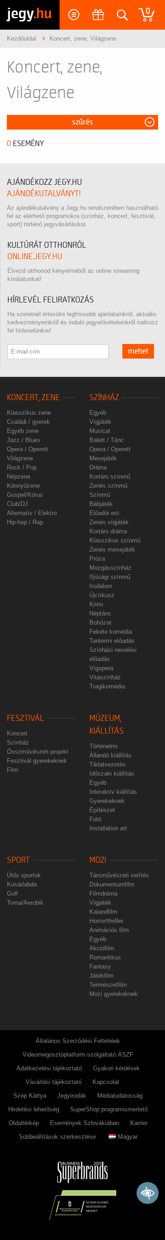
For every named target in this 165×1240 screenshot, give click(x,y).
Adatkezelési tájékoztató (49, 1068)
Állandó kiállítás (110, 755)
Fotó (95, 819)
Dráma (98, 467)
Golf (12, 893)
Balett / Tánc (106, 440)
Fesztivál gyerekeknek (37, 760)
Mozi (97, 860)
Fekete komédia (110, 631)
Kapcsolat (106, 1081)
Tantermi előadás (112, 640)
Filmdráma (103, 893)
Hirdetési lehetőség (33, 1109)
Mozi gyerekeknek (113, 993)
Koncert (17, 733)
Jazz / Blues (23, 440)
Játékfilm (101, 975)
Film (12, 769)
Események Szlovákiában (84, 1123)
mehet (138, 351)
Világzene (20, 458)
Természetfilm (108, 984)
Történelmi (103, 746)
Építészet (102, 810)
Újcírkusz (102, 595)
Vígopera (101, 668)
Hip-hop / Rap (25, 522)
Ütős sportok (24, 875)
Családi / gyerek (28, 421)
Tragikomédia (107, 686)
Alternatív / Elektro (32, 513)
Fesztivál (25, 718)
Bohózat (100, 622)
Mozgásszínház (110, 567)
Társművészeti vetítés (119, 875)
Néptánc (100, 613)
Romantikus (105, 957)
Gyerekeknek (107, 800)
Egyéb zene (22, 430)
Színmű (99, 494)
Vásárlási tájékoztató (54, 1081)
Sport (18, 860)
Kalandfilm (103, 911)
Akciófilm (101, 948)
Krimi (96, 604)
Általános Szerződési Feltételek (78, 1040)
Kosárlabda (22, 884)
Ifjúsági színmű (109, 576)
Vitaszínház (105, 677)
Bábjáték (101, 503)
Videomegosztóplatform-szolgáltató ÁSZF (77, 1054)
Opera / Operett (27, 449)
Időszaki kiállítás (111, 773)
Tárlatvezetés (107, 764)
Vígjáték (100, 421)
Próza (97, 558)
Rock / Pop (22, 467)
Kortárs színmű (109, 476)
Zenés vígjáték (109, 522)
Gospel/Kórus (25, 494)
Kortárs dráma (108, 531)
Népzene (18, 476)
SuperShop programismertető (109, 1109)
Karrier (139, 1123)
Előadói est (104, 513)
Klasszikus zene (29, 412)
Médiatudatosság (120, 1095)
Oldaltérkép (24, 1123)
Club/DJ (17, 503)
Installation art (108, 828)
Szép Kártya (29, 1095)
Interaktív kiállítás (113, 791)
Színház (104, 397)
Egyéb (97, 412)
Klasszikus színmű (114, 540)
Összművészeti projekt (37, 751)
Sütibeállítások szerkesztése (57, 1136)
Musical (99, 430)
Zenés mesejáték (112, 549)
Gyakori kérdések (116, 1068)
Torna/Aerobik (25, 902)
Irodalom (100, 586)
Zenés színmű (108, 485)
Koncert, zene (33, 397)
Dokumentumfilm (111, 884)
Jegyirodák (71, 1095)
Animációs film (109, 930)
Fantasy (100, 966)
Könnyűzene (23, 485)
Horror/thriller (106, 920)
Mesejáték (103, 458)
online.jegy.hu (34, 256)
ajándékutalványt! (44, 193)
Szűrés (82, 122)
